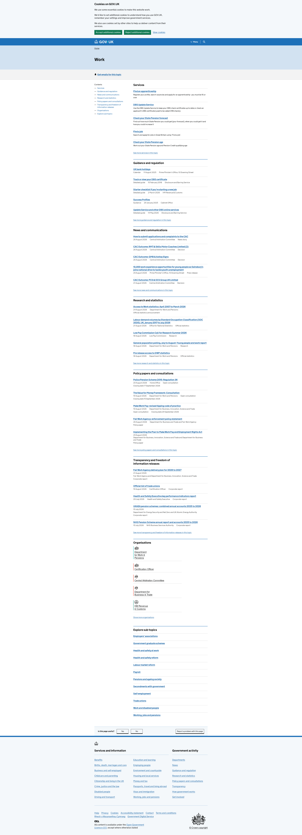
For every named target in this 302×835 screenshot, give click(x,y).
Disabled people (102, 791)
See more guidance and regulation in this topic (152, 220)
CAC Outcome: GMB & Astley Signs (151, 256)
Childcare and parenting (106, 775)
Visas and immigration (143, 791)
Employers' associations (145, 636)
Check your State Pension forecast (150, 118)
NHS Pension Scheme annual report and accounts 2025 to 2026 (165, 522)
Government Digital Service (141, 816)
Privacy (104, 813)
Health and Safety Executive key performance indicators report (164, 496)
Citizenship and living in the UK (109, 781)
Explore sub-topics (104, 114)
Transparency (178, 786)
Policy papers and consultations (110, 101)
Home (96, 48)
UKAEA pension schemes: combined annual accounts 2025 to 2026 (167, 506)
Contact (150, 813)
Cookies (114, 813)
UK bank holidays (141, 169)
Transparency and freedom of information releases (109, 106)
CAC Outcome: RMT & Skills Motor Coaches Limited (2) (161, 246)
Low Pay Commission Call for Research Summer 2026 (160, 332)
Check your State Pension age (148, 142)
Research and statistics (106, 98)
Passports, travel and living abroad (150, 786)
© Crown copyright (198, 827)
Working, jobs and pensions (146, 715)
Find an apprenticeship (144, 91)
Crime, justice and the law (106, 786)
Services (100, 88)
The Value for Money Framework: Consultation (156, 392)
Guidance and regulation (107, 91)
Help (96, 813)
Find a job (138, 131)
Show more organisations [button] (143, 617)
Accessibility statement (132, 813)
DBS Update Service (143, 104)
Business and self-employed (107, 770)
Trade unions (139, 700)
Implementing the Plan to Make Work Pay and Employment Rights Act (167, 432)
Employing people (142, 765)
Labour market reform (144, 665)
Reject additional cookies (137, 32)
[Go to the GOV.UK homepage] (103, 42)
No (139, 731)
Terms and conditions (166, 813)
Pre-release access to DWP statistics (151, 353)
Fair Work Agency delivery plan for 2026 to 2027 (157, 470)
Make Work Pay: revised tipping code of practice (157, 405)
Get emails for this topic (109, 74)
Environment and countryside (147, 770)
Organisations (103, 110)
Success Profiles (141, 199)
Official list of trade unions (146, 486)
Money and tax (140, 781)
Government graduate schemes (149, 643)
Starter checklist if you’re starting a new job (155, 189)
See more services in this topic (145, 153)
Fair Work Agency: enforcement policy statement (157, 419)
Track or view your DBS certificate (150, 179)
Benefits (98, 760)
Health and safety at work (146, 650)
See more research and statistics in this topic (151, 363)
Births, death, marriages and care (110, 765)
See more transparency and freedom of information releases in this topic (162, 532)
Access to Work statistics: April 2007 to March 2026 (159, 306)
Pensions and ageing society (147, 679)
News (175, 765)
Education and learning (144, 760)
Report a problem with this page (190, 731)
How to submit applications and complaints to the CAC (160, 236)
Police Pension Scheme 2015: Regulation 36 (155, 379)
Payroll (137, 672)
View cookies (159, 32)
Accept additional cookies (108, 32)
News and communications (108, 95)
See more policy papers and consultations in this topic (155, 450)
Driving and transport (104, 797)
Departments (178, 760)
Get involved (178, 797)
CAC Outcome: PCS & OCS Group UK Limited (155, 280)
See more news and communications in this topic (153, 290)
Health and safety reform (145, 657)
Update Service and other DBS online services (156, 209)
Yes (124, 731)
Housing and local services (146, 775)
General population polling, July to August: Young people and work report (170, 343)
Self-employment (142, 693)
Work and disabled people (146, 708)
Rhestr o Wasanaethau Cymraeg (109, 816)
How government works (183, 791)
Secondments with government (149, 686)
